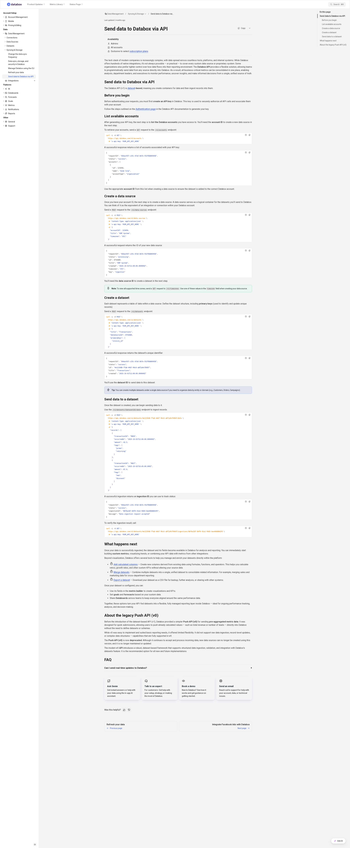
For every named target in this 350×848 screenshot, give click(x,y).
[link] (19, 17)
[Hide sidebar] (35, 844)
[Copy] (249, 135)
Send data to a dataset (332, 36)
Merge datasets (121, 572)
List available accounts (331, 24)
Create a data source (331, 28)
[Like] (124, 710)
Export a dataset (122, 580)
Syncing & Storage (136, 14)
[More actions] (249, 28)
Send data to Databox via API (332, 16)
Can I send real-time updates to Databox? (125, 668)
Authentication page (146, 109)
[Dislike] (129, 710)
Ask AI (340, 841)
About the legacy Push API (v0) (333, 45)
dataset (131, 88)
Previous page (116, 728)
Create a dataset (329, 32)
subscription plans (139, 51)
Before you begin (329, 20)
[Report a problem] (245, 135)
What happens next (328, 41)
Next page (242, 728)
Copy (243, 28)
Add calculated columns (126, 564)
